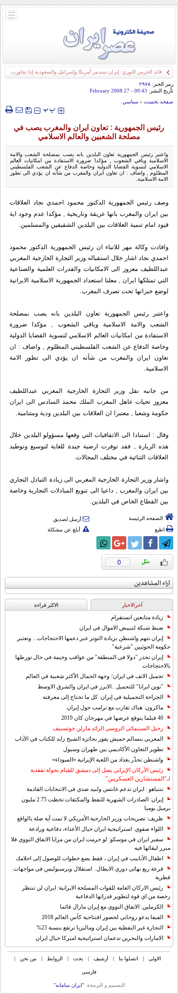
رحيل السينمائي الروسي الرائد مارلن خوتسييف (108, 728)
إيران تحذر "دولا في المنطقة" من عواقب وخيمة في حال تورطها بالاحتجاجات (92, 661)
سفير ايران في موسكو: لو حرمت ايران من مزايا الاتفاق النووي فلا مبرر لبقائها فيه (90, 843)
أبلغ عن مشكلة (63, 529)
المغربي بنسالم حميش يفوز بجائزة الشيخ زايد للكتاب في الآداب (89, 738)
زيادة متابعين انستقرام (137, 617)
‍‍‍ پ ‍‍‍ (49, 109)
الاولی (155, 958)
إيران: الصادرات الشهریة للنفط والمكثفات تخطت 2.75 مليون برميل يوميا (95, 803)
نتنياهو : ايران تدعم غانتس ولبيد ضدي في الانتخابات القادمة (95, 789)
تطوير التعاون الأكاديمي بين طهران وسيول (113, 749)
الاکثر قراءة (46, 605)
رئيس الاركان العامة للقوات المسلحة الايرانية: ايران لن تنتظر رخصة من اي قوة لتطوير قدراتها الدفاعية (96, 892)
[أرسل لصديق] (19, 109)
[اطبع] (9, 109)
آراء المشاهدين (152, 583)
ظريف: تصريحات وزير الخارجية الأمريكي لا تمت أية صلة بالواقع (90, 818)
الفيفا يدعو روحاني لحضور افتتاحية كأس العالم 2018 (102, 917)
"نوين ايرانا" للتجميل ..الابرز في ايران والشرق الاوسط (100, 686)
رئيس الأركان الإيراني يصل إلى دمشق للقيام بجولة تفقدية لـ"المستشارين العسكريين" (100, 774)
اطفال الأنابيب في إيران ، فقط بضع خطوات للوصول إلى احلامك (89, 858)
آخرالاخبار (132, 605)
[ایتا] (88, 542)
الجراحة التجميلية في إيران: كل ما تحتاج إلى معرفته (103, 697)
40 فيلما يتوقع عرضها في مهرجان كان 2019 (112, 718)
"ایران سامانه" (69, 985)
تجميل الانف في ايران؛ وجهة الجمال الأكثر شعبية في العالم (94, 676)
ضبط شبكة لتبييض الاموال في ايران (121, 627)
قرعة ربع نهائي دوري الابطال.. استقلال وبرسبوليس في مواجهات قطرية (91, 873)
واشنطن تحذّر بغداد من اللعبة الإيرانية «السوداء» (107, 759)
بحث (78, 958)
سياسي (130, 101)
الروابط (55, 958)
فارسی (89, 972)
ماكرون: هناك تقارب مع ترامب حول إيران (115, 707)
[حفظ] (28, 109)
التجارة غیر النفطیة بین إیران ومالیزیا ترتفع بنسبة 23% (100, 927)
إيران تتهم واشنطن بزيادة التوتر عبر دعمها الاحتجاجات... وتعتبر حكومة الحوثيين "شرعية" (93, 642)
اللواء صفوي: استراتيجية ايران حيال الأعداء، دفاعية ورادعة (96, 829)
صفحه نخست (158, 101)
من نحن (28, 958)
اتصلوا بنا (128, 958)
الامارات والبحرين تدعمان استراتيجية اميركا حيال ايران (99, 938)
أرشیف (101, 958)
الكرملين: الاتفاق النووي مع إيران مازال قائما (111, 906)
